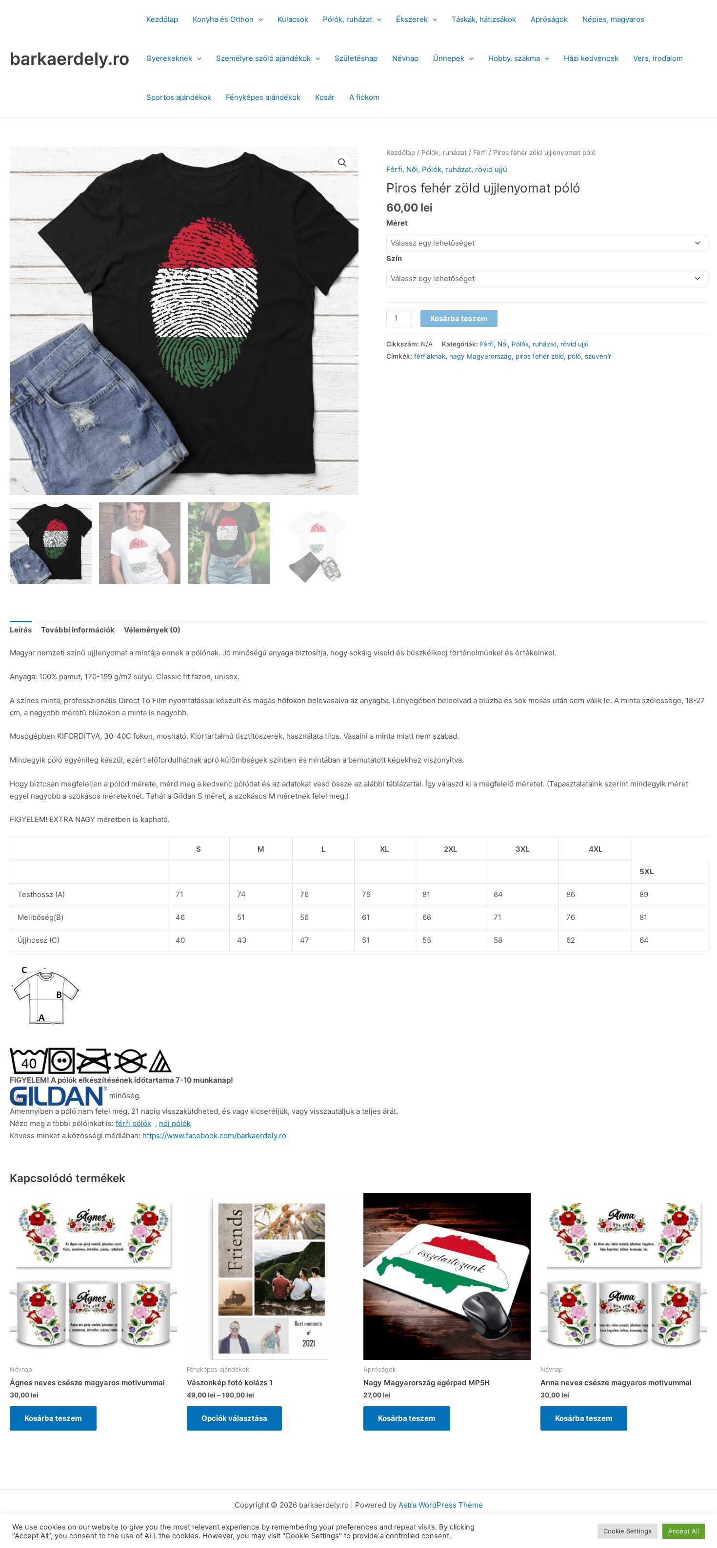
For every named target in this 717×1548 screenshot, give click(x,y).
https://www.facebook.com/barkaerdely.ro (214, 1135)
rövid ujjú (491, 169)
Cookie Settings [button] (627, 1531)
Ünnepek (448, 58)
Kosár (325, 97)
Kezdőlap (162, 19)
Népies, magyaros (613, 19)
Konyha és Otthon (223, 19)
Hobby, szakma (514, 58)
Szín (394, 258)
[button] (258, 19)
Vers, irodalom (658, 58)
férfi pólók (133, 1123)
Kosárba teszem (459, 318)
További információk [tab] (78, 629)
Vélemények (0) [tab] (152, 629)
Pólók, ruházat (347, 19)
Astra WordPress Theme (440, 1505)
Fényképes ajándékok (263, 97)
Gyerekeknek (169, 58)
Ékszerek (412, 19)
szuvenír (598, 356)
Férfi (480, 152)
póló (574, 356)
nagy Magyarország (480, 356)
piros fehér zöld (540, 356)
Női (412, 169)
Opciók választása (234, 1418)
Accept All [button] (683, 1531)
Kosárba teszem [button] (53, 1418)
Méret (397, 223)
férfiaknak (429, 356)
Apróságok (549, 19)
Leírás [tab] (21, 629)
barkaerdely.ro (69, 58)
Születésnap (356, 58)
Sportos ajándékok (178, 97)
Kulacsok (293, 19)
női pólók (175, 1123)
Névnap (405, 58)
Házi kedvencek (591, 58)
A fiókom (364, 97)
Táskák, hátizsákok (484, 19)
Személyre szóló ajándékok (263, 58)
